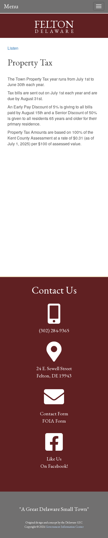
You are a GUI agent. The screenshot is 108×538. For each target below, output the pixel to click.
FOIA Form (54, 421)
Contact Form (54, 413)
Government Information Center (65, 527)
